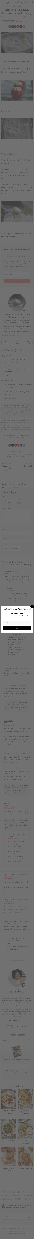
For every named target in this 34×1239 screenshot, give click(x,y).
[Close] (32, 606)
